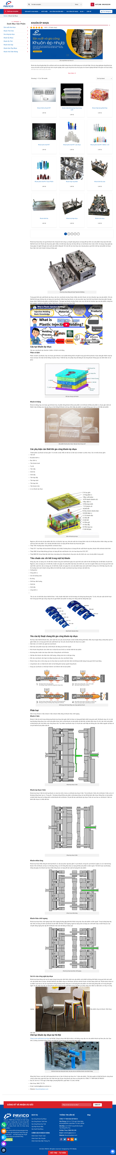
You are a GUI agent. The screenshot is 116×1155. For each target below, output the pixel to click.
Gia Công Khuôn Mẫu (56, 11)
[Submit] (29, 4)
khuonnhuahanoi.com (42, 1089)
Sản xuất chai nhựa (9, 27)
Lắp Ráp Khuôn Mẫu (37, 1126)
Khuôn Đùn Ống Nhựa (10, 48)
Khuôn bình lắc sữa (99, 181)
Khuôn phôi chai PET (44, 144)
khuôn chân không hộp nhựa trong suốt (72, 109)
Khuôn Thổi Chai (9, 31)
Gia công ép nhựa (9, 34)
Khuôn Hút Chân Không (11, 52)
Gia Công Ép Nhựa (72, 11)
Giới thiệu (44, 11)
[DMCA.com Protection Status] (8, 1139)
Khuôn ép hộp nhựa (71, 218)
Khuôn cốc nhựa (99, 218)
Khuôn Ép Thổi (8, 41)
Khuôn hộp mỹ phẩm (72, 181)
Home (5, 16)
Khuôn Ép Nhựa (8, 38)
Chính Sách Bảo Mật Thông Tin (41, 1141)
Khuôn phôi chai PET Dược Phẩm (44, 181)
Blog (81, 11)
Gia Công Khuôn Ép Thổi (39, 1124)
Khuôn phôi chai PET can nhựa (72, 144)
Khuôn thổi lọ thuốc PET (44, 108)
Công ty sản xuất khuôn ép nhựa (39, 1038)
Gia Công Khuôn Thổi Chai (39, 1121)
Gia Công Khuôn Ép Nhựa (39, 1119)
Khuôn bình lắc (44, 218)
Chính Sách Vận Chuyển (38, 1138)
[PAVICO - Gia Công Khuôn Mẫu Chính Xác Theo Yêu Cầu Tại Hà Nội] (11, 4)
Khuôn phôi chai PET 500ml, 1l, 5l (100, 144)
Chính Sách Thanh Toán (39, 1136)
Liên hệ (89, 11)
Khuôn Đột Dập (8, 45)
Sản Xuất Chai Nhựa (31, 11)
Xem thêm (71, 73)
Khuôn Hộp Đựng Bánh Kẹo (99, 108)
